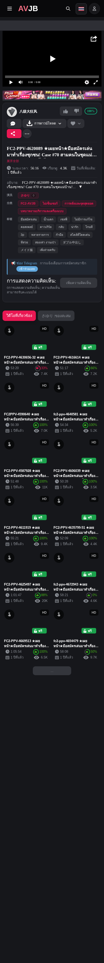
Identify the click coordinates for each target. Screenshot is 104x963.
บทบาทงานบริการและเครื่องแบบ (42, 211)
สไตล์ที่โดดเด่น (80, 235)
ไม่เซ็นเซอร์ (50, 203)
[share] (14, 133)
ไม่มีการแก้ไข (83, 219)
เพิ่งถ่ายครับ (47, 250)
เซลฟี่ (63, 219)
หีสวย (24, 242)
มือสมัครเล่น (29, 219)
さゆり (27, 195)
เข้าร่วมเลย (27, 269)
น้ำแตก (48, 219)
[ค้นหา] (68, 8)
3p (22, 235)
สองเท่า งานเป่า (45, 242)
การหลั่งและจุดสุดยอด (79, 203)
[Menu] (9, 8)
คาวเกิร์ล (45, 227)
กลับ (61, 227)
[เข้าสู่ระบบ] (94, 8)
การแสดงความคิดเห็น (31, 281)
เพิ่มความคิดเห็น (78, 283)
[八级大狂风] (12, 112)
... (52, 671)
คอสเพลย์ (27, 227)
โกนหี (89, 227)
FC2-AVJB (28, 203)
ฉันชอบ (65, 111)
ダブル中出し (72, 242)
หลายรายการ (40, 235)
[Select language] (81, 8)
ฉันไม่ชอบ (76, 111)
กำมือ (59, 235)
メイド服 (27, 250)
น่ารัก (74, 227)
